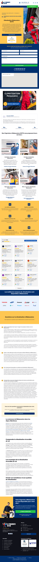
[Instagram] (35, 3)
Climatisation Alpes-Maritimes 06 (7, 13)
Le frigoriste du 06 (6, 528)
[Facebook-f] (33, 3)
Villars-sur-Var (23, 430)
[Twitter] (37, 3)
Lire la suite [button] (4, 267)
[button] (2, 6)
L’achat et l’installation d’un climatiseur (12, 481)
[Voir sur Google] (3, 246)
